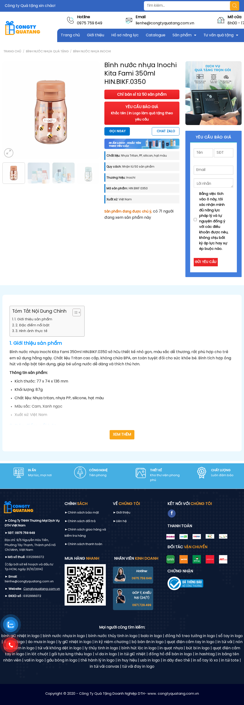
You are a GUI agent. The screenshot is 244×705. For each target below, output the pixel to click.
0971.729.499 (141, 605)
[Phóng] (8, 153)
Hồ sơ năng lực (125, 35)
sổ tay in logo (230, 636)
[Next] (91, 110)
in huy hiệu (127, 660)
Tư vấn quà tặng (218, 35)
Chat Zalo (166, 131)
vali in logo (34, 660)
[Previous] (10, 110)
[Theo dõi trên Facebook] (172, 513)
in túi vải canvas (104, 667)
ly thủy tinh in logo (101, 648)
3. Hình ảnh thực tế (31, 331)
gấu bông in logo (62, 660)
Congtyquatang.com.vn (41, 588)
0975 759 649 (89, 23)
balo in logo (151, 636)
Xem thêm (122, 435)
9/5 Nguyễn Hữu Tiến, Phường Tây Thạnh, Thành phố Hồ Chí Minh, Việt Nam (30, 545)
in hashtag (205, 654)
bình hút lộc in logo (139, 648)
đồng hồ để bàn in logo (170, 654)
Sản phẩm (182, 35)
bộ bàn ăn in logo (148, 642)
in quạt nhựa (171, 648)
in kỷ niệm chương (111, 642)
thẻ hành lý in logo (98, 660)
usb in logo (150, 660)
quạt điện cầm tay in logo (190, 642)
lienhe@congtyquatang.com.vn (165, 23)
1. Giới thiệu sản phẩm (33, 319)
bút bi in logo (198, 648)
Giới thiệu (95, 35)
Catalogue (155, 35)
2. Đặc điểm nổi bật (32, 325)
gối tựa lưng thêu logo (71, 654)
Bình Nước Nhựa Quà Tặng (47, 51)
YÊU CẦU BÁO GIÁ (142, 113)
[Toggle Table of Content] (74, 312)
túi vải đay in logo (138, 667)
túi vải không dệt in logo (59, 648)
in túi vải (225, 642)
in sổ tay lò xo (205, 660)
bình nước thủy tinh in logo (112, 636)
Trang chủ (70, 35)
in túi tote (230, 660)
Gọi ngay (117, 131)
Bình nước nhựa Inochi (92, 51)
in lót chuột (37, 654)
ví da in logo (106, 654)
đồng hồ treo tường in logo (190, 636)
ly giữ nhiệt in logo (75, 642)
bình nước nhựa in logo (64, 636)
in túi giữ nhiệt (133, 654)
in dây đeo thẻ (176, 660)
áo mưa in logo (41, 642)
